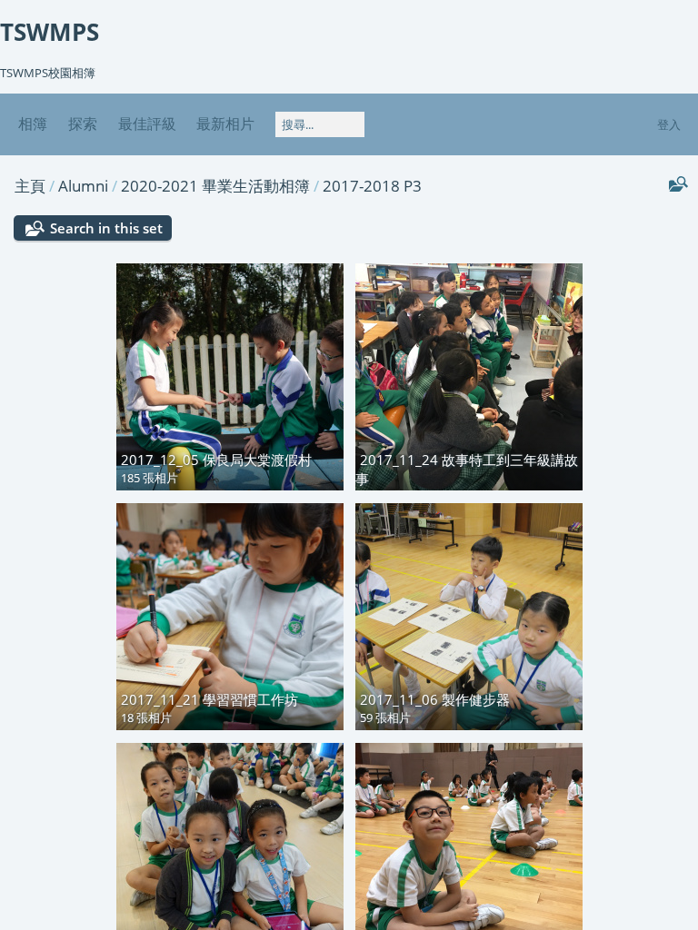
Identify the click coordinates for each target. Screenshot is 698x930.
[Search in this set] (676, 184)
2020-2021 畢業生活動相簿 (215, 185)
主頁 (30, 185)
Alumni (83, 185)
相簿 (32, 124)
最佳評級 (147, 124)
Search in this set (106, 228)
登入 (669, 124)
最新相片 (225, 124)
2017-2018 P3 (372, 185)
